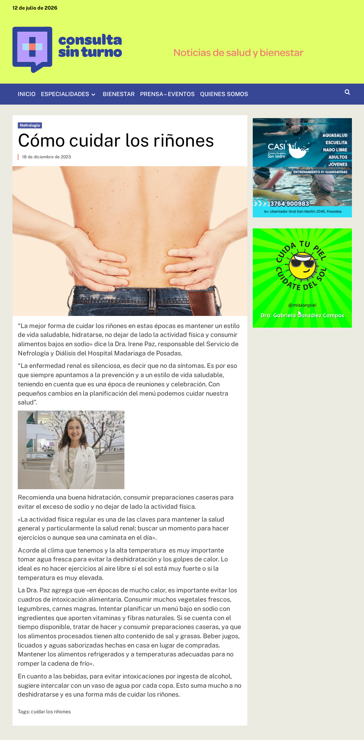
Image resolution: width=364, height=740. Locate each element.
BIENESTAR (119, 94)
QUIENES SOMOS (224, 94)
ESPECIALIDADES (65, 94)
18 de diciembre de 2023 (46, 156)
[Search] (347, 92)
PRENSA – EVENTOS (167, 94)
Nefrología (30, 125)
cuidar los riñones (51, 711)
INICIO (27, 94)
